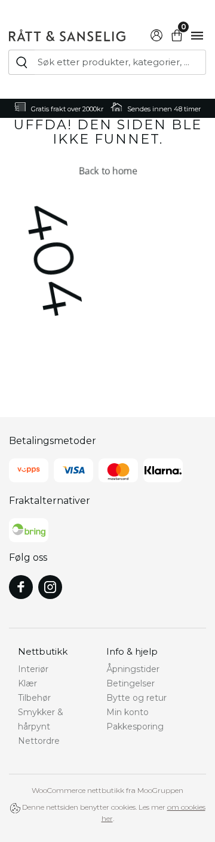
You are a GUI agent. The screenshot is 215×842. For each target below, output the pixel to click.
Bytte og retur (136, 697)
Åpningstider (132, 669)
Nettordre (39, 740)
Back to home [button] (107, 170)
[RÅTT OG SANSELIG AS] (67, 33)
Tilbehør (34, 697)
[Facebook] (21, 587)
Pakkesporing (135, 726)
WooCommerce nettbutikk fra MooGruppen (107, 790)
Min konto (127, 712)
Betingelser (130, 683)
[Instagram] (50, 587)
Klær (27, 683)
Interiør (33, 669)
